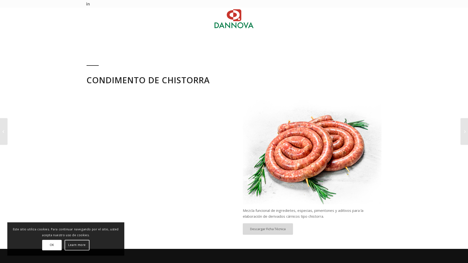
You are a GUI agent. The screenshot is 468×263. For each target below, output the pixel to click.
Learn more (77, 245)
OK (52, 245)
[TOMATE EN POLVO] (4, 131)
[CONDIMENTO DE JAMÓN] (464, 131)
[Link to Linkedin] (88, 3)
